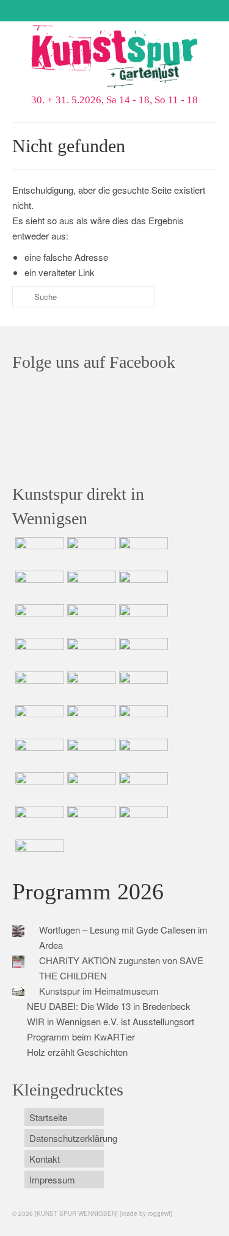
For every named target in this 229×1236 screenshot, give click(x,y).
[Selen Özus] (38, 754)
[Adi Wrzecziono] (142, 686)
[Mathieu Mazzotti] (90, 619)
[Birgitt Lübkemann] (38, 653)
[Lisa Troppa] (142, 720)
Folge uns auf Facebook (93, 362)
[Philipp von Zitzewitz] (38, 686)
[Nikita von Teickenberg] (142, 754)
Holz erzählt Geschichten (77, 1051)
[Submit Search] (21, 296)
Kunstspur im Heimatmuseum (99, 990)
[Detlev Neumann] (90, 821)
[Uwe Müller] (90, 720)
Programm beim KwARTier (81, 1036)
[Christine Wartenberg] (142, 586)
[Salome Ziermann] (90, 552)
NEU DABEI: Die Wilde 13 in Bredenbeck (109, 1006)
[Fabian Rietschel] (90, 586)
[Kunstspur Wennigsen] (114, 57)
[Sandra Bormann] (38, 821)
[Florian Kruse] (142, 787)
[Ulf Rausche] (38, 586)
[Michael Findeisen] (38, 720)
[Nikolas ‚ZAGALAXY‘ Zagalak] (142, 619)
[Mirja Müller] (90, 653)
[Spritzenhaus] (38, 854)
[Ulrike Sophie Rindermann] (38, 619)
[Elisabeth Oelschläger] (142, 821)
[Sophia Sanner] (90, 686)
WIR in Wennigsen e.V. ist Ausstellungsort (110, 1021)
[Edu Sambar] (38, 552)
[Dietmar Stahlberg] (142, 653)
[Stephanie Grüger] (38, 787)
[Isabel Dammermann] (142, 552)
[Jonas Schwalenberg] (90, 754)
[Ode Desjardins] (90, 787)
